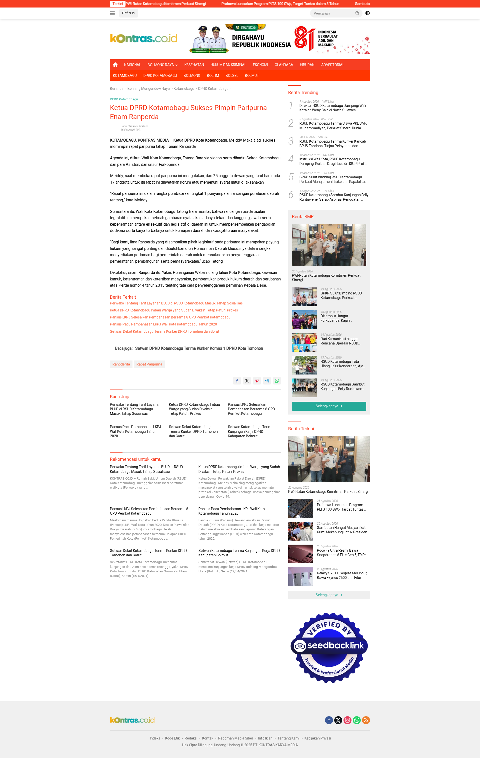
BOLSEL (232, 76)
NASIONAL (132, 65)
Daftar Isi (128, 13)
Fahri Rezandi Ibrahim (134, 126)
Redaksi (191, 738)
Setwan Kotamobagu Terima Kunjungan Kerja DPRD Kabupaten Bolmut (251, 431)
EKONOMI (260, 65)
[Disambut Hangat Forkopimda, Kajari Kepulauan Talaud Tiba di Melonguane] (304, 319)
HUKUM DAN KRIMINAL (228, 65)
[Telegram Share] (267, 381)
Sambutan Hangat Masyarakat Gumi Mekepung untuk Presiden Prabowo (342, 530)
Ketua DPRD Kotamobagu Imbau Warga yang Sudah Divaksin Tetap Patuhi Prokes (174, 310)
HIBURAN (307, 65)
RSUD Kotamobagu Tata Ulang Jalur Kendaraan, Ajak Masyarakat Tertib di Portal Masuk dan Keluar (343, 363)
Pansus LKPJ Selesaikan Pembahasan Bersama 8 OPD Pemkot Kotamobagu (170, 317)
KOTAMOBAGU (125, 76)
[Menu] (113, 13)
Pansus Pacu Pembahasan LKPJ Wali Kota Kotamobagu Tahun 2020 (163, 324)
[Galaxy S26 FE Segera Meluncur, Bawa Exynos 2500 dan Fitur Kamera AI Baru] (300, 576)
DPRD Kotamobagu (124, 99)
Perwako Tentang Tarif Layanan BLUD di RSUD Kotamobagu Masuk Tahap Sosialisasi (177, 303)
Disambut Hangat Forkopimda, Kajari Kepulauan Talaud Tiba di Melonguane (340, 318)
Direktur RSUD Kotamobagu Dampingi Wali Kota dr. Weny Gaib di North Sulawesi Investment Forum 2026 (333, 108)
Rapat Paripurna (149, 364)
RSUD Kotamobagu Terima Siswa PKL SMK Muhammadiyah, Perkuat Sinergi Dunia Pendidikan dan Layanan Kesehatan (333, 126)
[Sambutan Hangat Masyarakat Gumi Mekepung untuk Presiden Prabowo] (300, 531)
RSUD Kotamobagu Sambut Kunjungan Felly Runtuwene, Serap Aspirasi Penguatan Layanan (334, 197)
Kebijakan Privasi (317, 738)
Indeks (155, 738)
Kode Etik (172, 738)
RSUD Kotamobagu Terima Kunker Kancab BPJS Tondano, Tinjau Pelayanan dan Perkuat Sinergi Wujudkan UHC (333, 143)
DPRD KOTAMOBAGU (160, 76)
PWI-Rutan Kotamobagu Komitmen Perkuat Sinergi (142, 4)
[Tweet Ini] (247, 381)
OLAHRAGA (284, 65)
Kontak (207, 738)
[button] (357, 13)
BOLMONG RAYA (161, 65)
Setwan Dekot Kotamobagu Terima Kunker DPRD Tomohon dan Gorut (164, 331)
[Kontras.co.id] (144, 39)
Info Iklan (265, 738)
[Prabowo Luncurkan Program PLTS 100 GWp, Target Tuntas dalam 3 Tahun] (300, 508)
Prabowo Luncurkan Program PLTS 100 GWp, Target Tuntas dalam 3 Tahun (257, 4)
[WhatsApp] (357, 720)
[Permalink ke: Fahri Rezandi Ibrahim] (114, 128)
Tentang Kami (289, 738)
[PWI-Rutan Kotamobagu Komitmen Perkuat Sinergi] (329, 245)
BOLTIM (213, 76)
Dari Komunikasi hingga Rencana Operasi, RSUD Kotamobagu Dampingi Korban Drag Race (339, 341)
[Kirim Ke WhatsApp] (277, 381)
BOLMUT (252, 76)
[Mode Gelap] (367, 13)
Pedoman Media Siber (235, 738)
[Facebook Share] (237, 381)
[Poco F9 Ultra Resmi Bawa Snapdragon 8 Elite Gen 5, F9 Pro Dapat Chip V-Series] (300, 554)
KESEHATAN (194, 65)
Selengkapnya (327, 406)
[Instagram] (348, 720)
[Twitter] (338, 720)
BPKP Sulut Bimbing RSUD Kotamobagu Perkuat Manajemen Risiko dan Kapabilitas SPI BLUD (333, 179)
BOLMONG (192, 76)
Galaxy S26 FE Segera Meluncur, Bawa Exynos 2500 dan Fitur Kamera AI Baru (342, 575)
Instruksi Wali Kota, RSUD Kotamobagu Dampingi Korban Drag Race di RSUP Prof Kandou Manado (332, 161)
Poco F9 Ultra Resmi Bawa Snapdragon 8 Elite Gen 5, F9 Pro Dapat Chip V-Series (342, 552)
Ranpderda (121, 364)
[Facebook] (329, 720)
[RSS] (366, 720)
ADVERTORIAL (332, 65)
